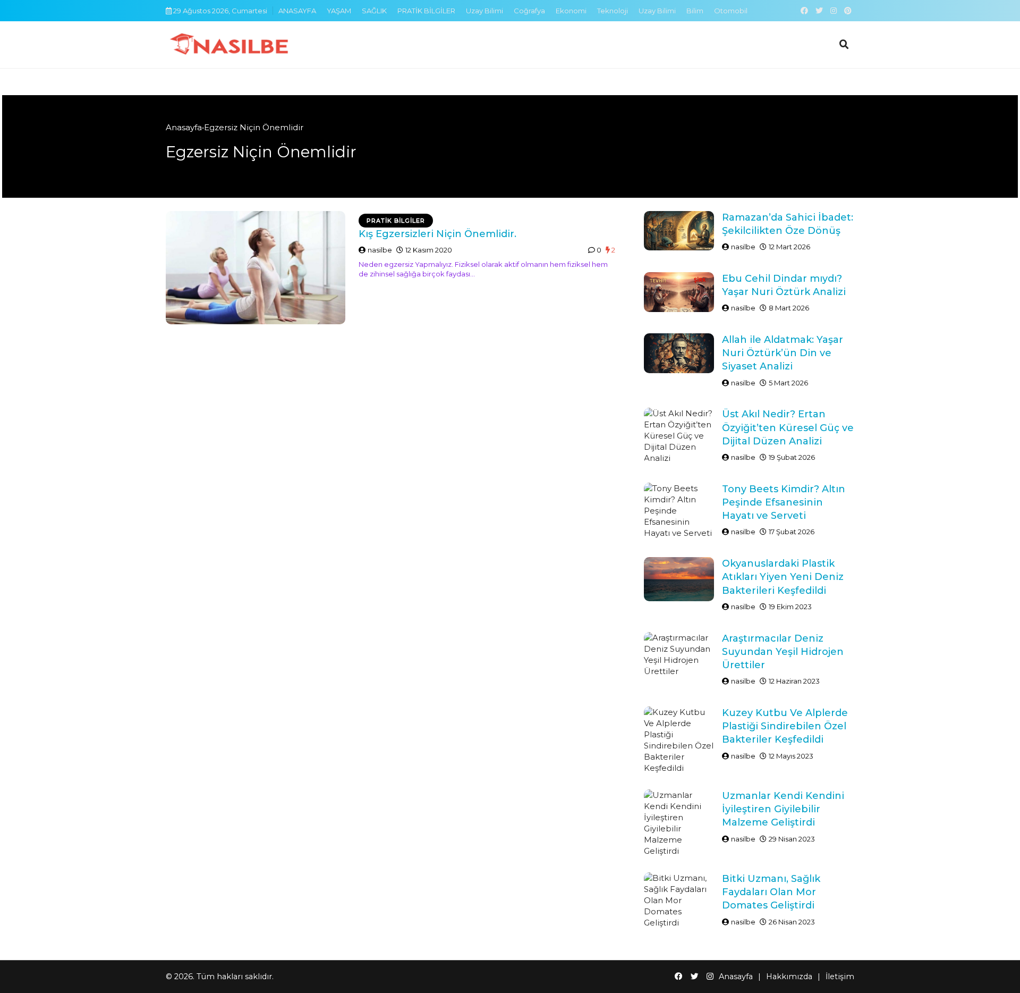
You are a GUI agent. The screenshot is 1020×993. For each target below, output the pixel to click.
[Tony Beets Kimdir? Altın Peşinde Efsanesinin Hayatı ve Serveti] (679, 510)
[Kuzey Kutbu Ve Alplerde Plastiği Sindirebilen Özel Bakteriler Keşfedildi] (679, 739)
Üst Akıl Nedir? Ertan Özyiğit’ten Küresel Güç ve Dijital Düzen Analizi (788, 427)
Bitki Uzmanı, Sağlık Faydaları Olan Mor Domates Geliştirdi (771, 892)
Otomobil (730, 10)
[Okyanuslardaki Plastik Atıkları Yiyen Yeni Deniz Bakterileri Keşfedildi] (679, 579)
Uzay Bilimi (484, 10)
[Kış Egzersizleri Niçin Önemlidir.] (255, 267)
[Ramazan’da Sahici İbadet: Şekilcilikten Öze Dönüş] (679, 231)
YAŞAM (339, 10)
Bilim (694, 10)
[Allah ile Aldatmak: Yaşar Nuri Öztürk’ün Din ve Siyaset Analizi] (679, 353)
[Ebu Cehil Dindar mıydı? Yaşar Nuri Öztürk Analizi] (679, 292)
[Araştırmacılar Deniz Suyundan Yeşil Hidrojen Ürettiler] (679, 654)
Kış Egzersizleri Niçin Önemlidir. (437, 234)
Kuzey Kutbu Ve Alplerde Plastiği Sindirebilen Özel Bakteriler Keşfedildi (785, 726)
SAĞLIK (374, 10)
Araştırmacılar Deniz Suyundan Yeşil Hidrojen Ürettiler (783, 652)
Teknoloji (612, 10)
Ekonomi (571, 10)
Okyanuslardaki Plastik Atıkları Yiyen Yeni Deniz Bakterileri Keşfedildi (783, 577)
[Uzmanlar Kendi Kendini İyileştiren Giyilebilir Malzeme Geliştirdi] (679, 822)
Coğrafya (529, 10)
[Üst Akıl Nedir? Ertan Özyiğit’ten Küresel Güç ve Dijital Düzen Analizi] (679, 436)
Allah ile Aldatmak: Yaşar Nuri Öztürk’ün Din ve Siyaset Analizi (782, 353)
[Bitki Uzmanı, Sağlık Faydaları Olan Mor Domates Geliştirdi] (679, 900)
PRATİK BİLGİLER (426, 10)
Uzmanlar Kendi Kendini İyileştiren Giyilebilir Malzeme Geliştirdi (783, 809)
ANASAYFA (297, 10)
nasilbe (380, 250)
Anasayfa (184, 127)
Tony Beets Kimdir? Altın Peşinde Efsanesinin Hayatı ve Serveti (783, 502)
